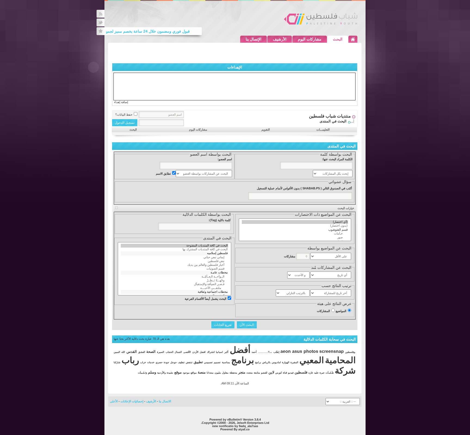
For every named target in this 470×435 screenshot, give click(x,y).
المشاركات (323, 311)
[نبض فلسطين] (174, 261)
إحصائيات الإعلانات (131, 401)
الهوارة (285, 362)
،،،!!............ (265, 352)
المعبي (311, 360)
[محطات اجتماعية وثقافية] (174, 292)
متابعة (257, 372)
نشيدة (170, 372)
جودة (166, 362)
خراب (143, 362)
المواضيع (341, 311)
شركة (345, 370)
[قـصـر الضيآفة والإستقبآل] (174, 284)
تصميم (217, 362)
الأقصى (187, 352)
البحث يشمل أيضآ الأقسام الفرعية (205, 298)
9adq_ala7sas (248, 426)
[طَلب (276, 352)
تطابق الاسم (163, 173)
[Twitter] (100, 22)
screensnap (331, 351)
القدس (131, 352)
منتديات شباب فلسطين (330, 116)
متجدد (249, 372)
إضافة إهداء (121, 102)
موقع (178, 372)
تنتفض (189, 362)
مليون (218, 372)
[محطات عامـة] (174, 272)
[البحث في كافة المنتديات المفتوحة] (174, 246)
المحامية (340, 360)
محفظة (233, 372)
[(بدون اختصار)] (295, 226)
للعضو (264, 372)
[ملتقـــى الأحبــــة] (174, 288)
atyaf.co (244, 429)
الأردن (195, 352)
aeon (285, 351)
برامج (258, 362)
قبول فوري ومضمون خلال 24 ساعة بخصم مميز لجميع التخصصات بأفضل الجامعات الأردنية (123, 31)
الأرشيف (279, 39)
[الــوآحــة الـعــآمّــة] (174, 277)
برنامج (242, 360)
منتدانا (210, 372)
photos (311, 351)
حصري (159, 362)
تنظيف (181, 362)
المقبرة (294, 362)
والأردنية (161, 372)
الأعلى (114, 401)
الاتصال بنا (165, 401)
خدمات (150, 362)
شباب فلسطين (320, 18)
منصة (202, 372)
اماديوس (276, 362)
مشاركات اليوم (309, 39)
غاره (310, 372)
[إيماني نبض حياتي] (174, 257)
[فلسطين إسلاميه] (174, 253)
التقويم (265, 129)
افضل (203, 352)
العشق (141, 352)
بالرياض (266, 362)
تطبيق (198, 362)
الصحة (151, 352)
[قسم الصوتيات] (174, 269)
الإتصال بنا (253, 39)
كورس (278, 372)
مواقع (194, 372)
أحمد (254, 352)
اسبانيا (219, 352)
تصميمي (208, 362)
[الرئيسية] (352, 39)
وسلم (152, 372)
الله (123, 352)
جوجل (173, 362)
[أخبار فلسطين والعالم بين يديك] (174, 265)
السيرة (160, 352)
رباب (130, 360)
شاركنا (117, 362)
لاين (271, 372)
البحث (337, 39)
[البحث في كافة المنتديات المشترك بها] (174, 249)
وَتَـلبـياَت (142, 372)
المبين (117, 352)
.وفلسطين (350, 352)
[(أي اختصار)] (295, 222)
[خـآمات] (295, 234)
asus (297, 351)
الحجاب (170, 352)
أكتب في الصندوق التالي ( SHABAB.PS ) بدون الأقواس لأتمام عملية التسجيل (304, 188)
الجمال (178, 352)
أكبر (226, 352)
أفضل (240, 350)
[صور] (295, 237)
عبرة (322, 372)
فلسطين (301, 372)
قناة (285, 372)
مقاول (225, 372)
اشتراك (211, 352)
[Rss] (100, 14)
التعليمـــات (323, 129)
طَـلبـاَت (330, 372)
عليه (316, 372)
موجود (186, 372)
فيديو (290, 372)
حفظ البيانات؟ (123, 114)
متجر (241, 372)
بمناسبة (226, 362)
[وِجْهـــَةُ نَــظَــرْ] (174, 280)
